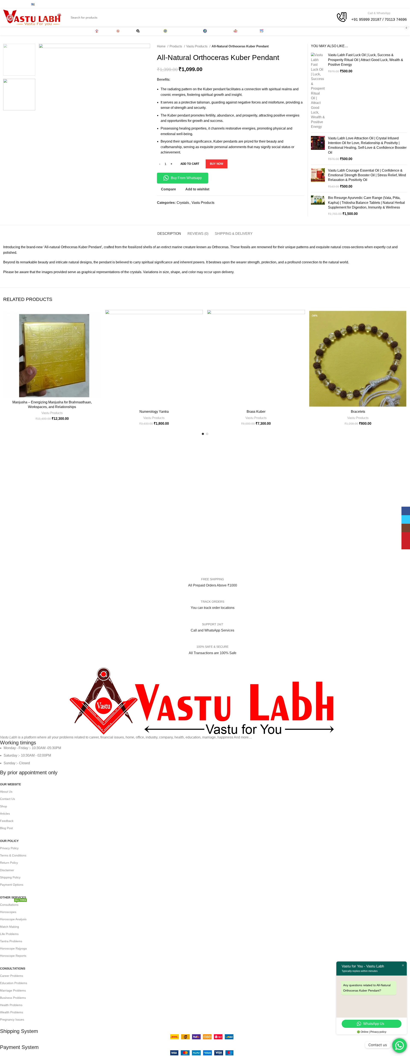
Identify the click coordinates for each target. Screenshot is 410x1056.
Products (176, 46)
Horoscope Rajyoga (13, 948)
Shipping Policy (10, 877)
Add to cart (189, 163)
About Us (6, 791)
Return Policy (9, 862)
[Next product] (302, 46)
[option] (19, 60)
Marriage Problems (13, 990)
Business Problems (13, 997)
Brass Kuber (256, 411)
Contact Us (7, 799)
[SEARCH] (328, 15)
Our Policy (9, 841)
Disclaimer (7, 870)
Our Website (10, 784)
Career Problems (11, 975)
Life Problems (9, 934)
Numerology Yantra (154, 411)
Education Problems (13, 983)
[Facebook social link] (359, 4)
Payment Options (11, 884)
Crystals (183, 202)
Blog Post (6, 828)
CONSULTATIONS (12, 968)
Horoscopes (8, 912)
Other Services (13, 897)
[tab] (169, 231)
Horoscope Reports (13, 955)
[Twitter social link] (364, 4)
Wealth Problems (11, 1012)
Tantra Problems (11, 941)
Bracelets (358, 411)
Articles (5, 813)
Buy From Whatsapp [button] (186, 178)
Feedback (6, 821)
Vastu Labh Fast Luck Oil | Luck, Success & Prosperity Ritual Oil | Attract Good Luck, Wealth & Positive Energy (365, 59)
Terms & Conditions (13, 855)
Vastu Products (197, 46)
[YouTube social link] (375, 4)
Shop (3, 806)
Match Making (9, 926)
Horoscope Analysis (13, 919)
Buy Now (216, 163)
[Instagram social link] (370, 4)
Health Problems (11, 1005)
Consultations (13, 903)
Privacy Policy (9, 848)
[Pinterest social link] (381, 4)
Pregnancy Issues (12, 1019)
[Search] (370, 31)
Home (161, 46)
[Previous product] (293, 46)
